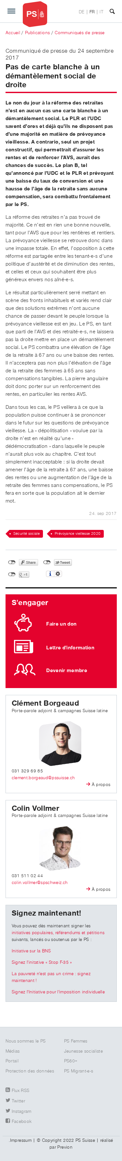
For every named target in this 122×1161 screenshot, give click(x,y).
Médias (13, 1051)
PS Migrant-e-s (78, 1071)
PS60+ (71, 1061)
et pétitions (92, 933)
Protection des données (30, 1071)
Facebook (22, 1121)
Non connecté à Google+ (12, 574)
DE (82, 12)
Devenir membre (66, 670)
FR (92, 12)
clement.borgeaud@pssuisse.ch (43, 778)
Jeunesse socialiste (83, 1051)
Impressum (21, 1140)
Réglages (58, 574)
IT (101, 12)
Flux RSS (21, 1090)
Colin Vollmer (36, 808)
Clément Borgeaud (45, 703)
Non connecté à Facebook (12, 562)
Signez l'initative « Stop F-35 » (42, 962)
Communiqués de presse (79, 33)
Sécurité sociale (26, 534)
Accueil (13, 33)
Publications (37, 33)
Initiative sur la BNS (31, 951)
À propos (101, 784)
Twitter (18, 1101)
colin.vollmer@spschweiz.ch (40, 882)
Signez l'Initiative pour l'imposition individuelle (58, 992)
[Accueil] (35, 14)
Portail (12, 1061)
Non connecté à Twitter (47, 562)
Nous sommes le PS (26, 1041)
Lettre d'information (70, 647)
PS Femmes (76, 1041)
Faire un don (61, 624)
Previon (64, 1147)
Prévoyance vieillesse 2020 (78, 534)
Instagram (22, 1111)
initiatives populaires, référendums (46, 933)
